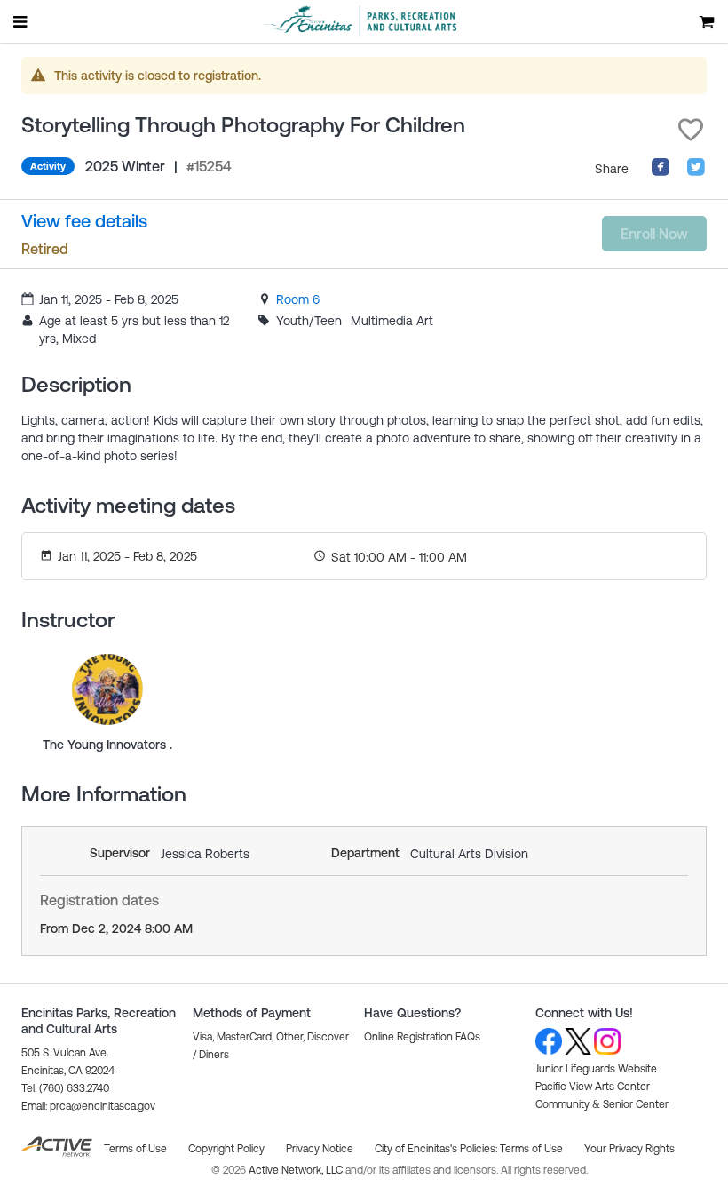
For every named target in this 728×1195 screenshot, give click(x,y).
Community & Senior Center (602, 1104)
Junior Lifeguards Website (596, 1069)
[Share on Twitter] (696, 172)
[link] (298, 299)
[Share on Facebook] (660, 172)
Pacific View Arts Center (592, 1086)
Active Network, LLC (297, 1170)
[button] (690, 129)
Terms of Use (531, 1149)
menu (21, 21)
